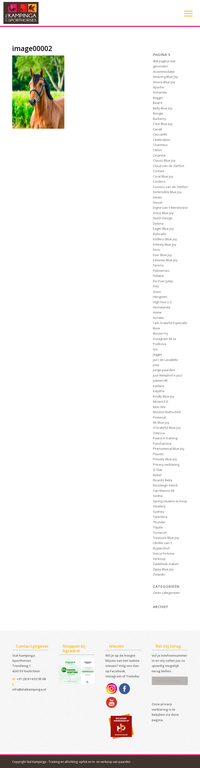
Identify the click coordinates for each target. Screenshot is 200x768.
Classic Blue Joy (164, 160)
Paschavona (162, 443)
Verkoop (159, 559)
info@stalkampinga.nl (29, 689)
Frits (156, 286)
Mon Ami (159, 407)
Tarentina (160, 517)
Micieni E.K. (161, 401)
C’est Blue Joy (162, 124)
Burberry (159, 118)
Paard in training (165, 438)
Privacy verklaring (166, 464)
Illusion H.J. (161, 333)
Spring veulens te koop (170, 501)
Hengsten (160, 297)
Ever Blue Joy (162, 255)
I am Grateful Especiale (170, 323)
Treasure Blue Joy (166, 538)
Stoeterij (159, 506)
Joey (156, 365)
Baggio (158, 97)
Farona (158, 265)
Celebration (161, 139)
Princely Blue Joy (165, 459)
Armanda (160, 92)
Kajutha (158, 391)
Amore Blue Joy (164, 82)
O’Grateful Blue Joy (167, 427)
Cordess (159, 181)
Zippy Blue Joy (163, 569)
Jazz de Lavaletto (165, 360)
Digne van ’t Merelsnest (170, 207)
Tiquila (158, 527)
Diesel (157, 202)
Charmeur (160, 145)
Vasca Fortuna (163, 553)
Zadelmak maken (166, 564)
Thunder (159, 522)
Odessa (159, 433)
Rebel (157, 475)
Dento (157, 197)
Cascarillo (160, 134)
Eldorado (159, 234)
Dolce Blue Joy (163, 213)
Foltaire (158, 276)
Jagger (157, 354)
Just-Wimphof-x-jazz (167, 375)
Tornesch (160, 532)
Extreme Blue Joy (165, 260)
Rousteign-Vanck (165, 485)
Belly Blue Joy (162, 108)
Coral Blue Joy (163, 176)
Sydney (158, 511)
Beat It (157, 103)
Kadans (158, 386)
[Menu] (186, 13)
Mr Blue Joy (161, 422)
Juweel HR (160, 380)
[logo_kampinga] (21, 13)
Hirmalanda (161, 307)
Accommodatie (164, 71)
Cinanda (159, 155)
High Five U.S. (162, 302)
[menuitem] (186, 13)
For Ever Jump (163, 281)
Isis (155, 349)
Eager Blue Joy (163, 228)
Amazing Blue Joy (165, 76)
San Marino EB (163, 490)
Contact (158, 171)
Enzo (156, 249)
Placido (158, 454)
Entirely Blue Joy (164, 244)
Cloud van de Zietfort (168, 166)
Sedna (158, 496)
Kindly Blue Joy (163, 396)
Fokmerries (161, 270)
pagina (157, 720)
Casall (157, 129)
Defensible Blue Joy (167, 192)
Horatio (158, 318)
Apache (158, 87)
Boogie (158, 113)
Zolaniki (159, 574)
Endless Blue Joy (165, 239)
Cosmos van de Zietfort (170, 187)
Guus (157, 291)
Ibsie (156, 328)
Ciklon (157, 150)
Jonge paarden (164, 370)
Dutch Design (162, 218)
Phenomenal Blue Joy (168, 448)
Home (157, 312)
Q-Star (157, 469)
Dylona (158, 223)
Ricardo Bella (162, 480)
